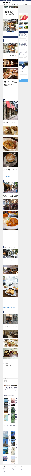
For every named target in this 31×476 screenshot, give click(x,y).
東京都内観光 (26, 34)
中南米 (14, 4)
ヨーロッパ (7, 4)
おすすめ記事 (13, 469)
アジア (10, 4)
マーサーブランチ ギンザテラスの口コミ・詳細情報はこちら (10, 307)
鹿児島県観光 (21, 33)
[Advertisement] (10, 33)
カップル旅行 (23, 54)
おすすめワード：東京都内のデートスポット (24, 0)
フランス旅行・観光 (21, 35)
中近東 (17, 4)
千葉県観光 (24, 33)
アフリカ (20, 4)
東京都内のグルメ (6, 395)
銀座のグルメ (10, 395)
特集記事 (12, 468)
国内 (4, 4)
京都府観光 (21, 44)
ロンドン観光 (25, 52)
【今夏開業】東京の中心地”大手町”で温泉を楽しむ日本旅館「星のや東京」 (11, 427)
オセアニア (23, 4)
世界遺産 (24, 45)
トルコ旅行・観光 (24, 53)
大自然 (24, 35)
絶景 (26, 45)
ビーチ (20, 54)
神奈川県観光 (21, 45)
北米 (12, 4)
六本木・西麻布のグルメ (25, 44)
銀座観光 (13, 395)
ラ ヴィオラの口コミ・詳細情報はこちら (7, 176)
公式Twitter (21, 468)
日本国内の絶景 (25, 43)
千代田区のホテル (21, 52)
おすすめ (26, 4)
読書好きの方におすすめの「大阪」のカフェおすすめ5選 (10, 425)
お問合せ (21, 469)
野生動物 (20, 53)
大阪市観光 (21, 34)
